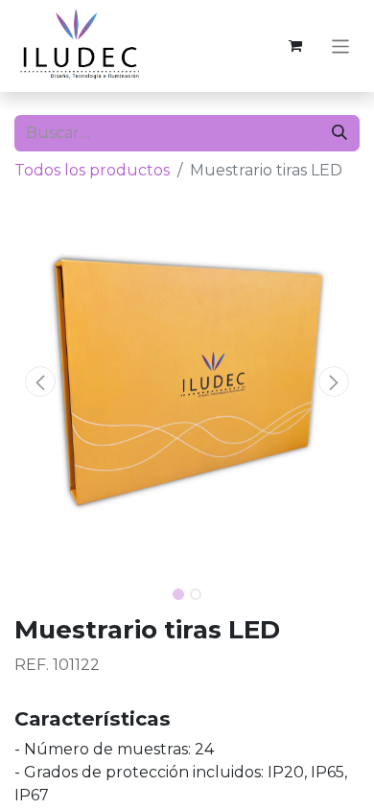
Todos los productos (92, 170)
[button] (40, 381)
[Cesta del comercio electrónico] (295, 46)
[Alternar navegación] (341, 45)
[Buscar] (339, 133)
